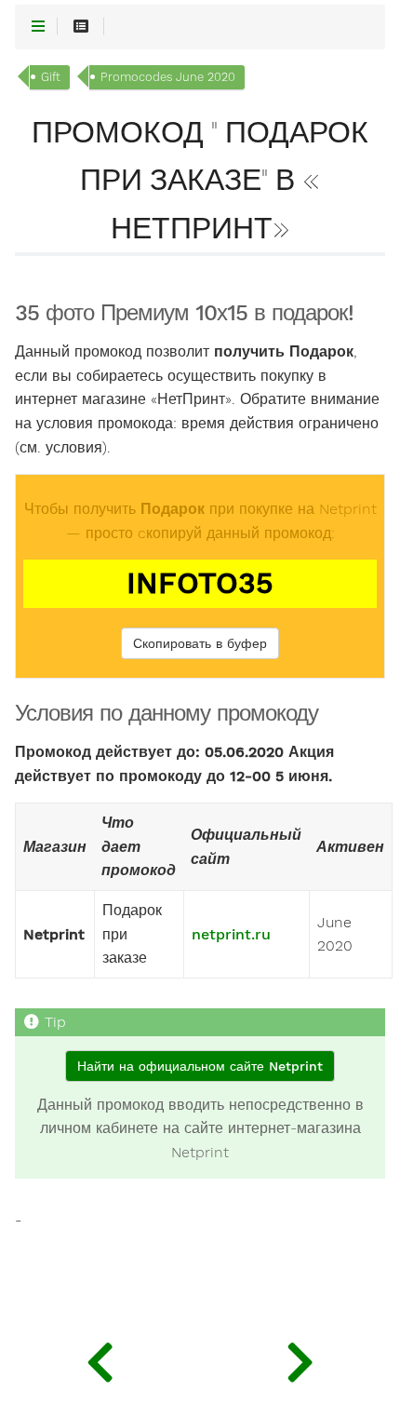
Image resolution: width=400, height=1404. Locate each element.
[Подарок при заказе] (300, 1357)
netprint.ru (231, 934)
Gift (50, 77)
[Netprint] (100, 1357)
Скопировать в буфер (200, 643)
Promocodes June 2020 (167, 77)
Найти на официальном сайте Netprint (200, 1066)
